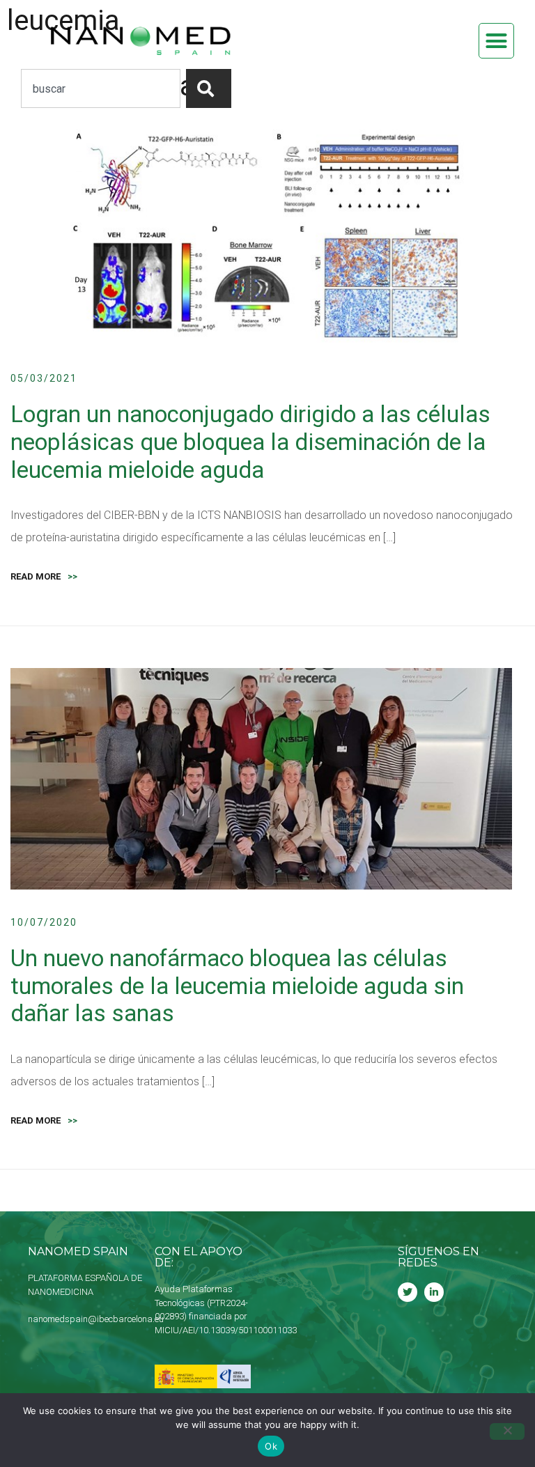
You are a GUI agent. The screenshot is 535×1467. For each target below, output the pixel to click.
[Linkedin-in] (434, 1292)
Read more (43, 576)
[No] (507, 1431)
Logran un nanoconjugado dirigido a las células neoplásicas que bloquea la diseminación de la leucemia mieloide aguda (250, 442)
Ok (271, 1446)
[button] (497, 41)
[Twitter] (407, 1292)
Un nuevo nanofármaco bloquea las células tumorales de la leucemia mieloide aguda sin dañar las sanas (237, 986)
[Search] (208, 88)
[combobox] (100, 88)
